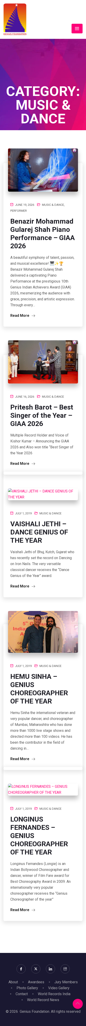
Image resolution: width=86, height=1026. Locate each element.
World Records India (54, 994)
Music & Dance (53, 204)
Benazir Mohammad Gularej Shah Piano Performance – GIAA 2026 (42, 233)
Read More (20, 315)
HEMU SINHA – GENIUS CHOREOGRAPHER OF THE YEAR (39, 688)
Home (27, 133)
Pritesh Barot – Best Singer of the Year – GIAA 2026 (41, 415)
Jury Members (66, 982)
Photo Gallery (27, 988)
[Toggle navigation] (77, 28)
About (13, 982)
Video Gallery (58, 988)
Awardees (36, 982)
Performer (18, 210)
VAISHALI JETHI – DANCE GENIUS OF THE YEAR (39, 532)
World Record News (43, 1000)
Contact (22, 994)
